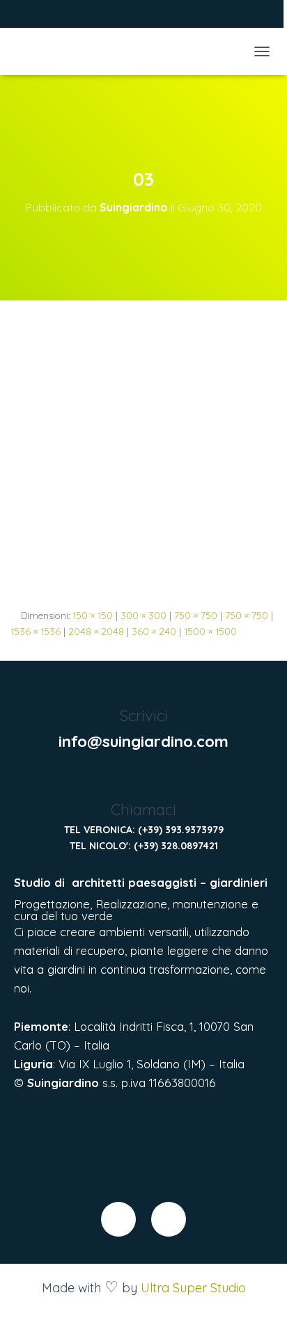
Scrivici (143, 715)
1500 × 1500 (210, 631)
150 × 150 (92, 615)
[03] (143, 453)
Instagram (49, 15)
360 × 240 (154, 631)
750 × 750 (195, 615)
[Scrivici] (143, 688)
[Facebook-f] (118, 1219)
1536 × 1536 (35, 631)
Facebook (32, 15)
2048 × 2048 (96, 631)
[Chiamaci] (143, 781)
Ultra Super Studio (193, 1288)
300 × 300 (143, 615)
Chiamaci (143, 809)
